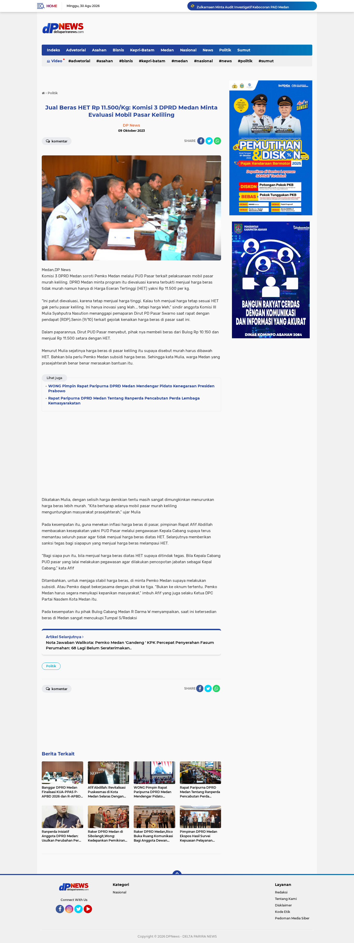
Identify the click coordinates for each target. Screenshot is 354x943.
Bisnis (118, 50)
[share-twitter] (209, 140)
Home (51, 6)
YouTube (91, 915)
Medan (167, 50)
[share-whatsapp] (217, 140)
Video (56, 61)
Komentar (59, 141)
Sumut (243, 50)
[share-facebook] (200, 140)
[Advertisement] (131, 452)
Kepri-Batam (142, 50)
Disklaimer (283, 905)
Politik (225, 50)
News (208, 50)
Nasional (188, 50)
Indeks (53, 50)
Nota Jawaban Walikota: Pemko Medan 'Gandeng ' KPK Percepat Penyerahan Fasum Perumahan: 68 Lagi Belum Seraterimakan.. (130, 645)
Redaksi (281, 892)
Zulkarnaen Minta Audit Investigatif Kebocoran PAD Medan (243, 6)
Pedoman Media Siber (292, 918)
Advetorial (76, 50)
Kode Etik (282, 912)
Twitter (80, 915)
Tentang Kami (286, 899)
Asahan (99, 50)
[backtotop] (177, 875)
